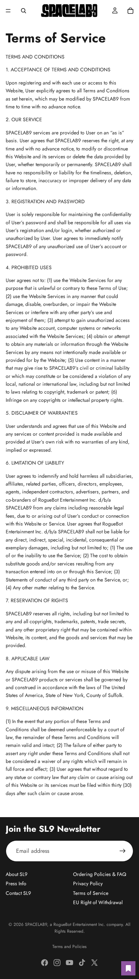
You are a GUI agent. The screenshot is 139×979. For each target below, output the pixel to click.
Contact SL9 (18, 893)
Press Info (16, 883)
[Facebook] (44, 962)
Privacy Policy (88, 883)
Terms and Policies (69, 946)
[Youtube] (69, 962)
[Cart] (130, 11)
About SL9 (16, 874)
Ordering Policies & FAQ (99, 874)
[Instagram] (57, 962)
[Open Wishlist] (128, 968)
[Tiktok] (82, 962)
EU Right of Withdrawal (98, 902)
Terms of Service (90, 893)
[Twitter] (94, 962)
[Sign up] (122, 851)
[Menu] (8, 10)
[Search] (23, 11)
